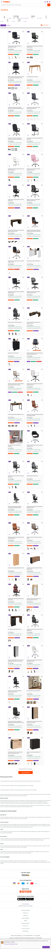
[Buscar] (48, 5)
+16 (19, 763)
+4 (37, 671)
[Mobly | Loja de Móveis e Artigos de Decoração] (6, 2)
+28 (19, 579)
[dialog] (25, 944)
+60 (37, 548)
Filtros (3, 25)
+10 (19, 333)
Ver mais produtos (26, 772)
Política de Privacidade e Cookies (10, 944)
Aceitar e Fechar (46, 947)
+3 (18, 57)
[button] (9, 25)
